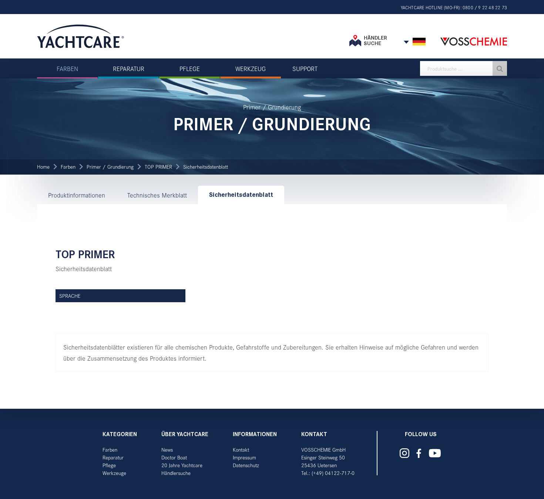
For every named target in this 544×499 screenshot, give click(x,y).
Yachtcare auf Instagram (404, 453)
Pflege (109, 465)
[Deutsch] (419, 41)
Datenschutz (246, 465)
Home (43, 166)
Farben (68, 166)
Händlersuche (176, 472)
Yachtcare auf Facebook (418, 453)
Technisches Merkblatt (157, 195)
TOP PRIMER (158, 166)
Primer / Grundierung (110, 166)
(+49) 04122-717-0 (333, 472)
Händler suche (375, 40)
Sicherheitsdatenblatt (205, 166)
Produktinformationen (76, 195)
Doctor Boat (174, 457)
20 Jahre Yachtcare (181, 465)
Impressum (244, 457)
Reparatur (113, 457)
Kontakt (241, 449)
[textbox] (463, 68)
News (167, 449)
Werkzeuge (114, 472)
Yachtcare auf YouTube (434, 453)
